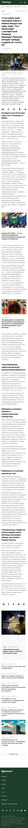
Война (3, 6)
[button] (24, 2)
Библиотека (9, 6)
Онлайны (3, 780)
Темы (2, 788)
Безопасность (18, 6)
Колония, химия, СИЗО (6, 48)
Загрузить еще (13, 754)
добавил (22, 78)
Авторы (3, 784)
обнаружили (12, 377)
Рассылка (3, 796)
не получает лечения (15, 390)
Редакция (3, 776)
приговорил (18, 142)
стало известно (6, 422)
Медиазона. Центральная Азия (9, 803)
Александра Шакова (6, 14)
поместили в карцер (8, 283)
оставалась (5, 347)
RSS (3, 792)
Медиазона (4, 800)
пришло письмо (6, 547)
